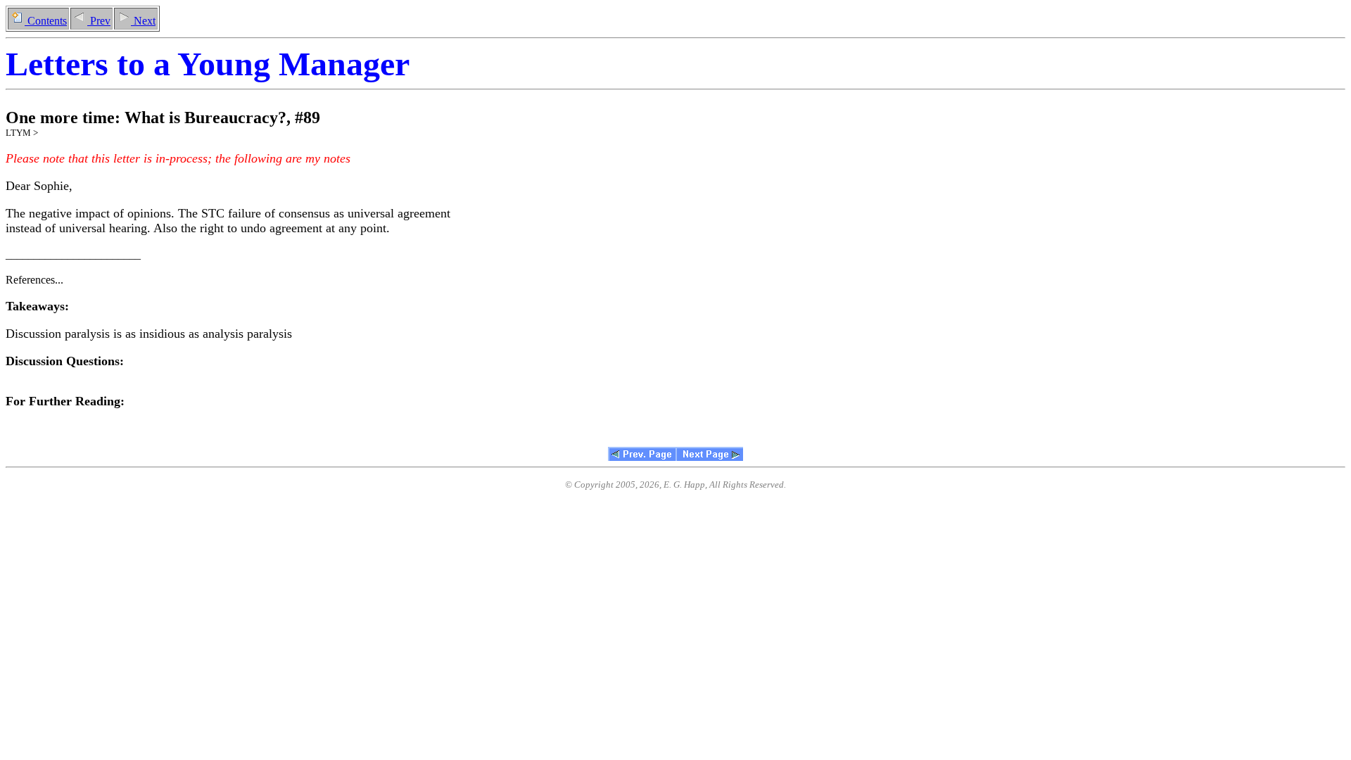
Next (143, 21)
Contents (46, 21)
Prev (98, 21)
